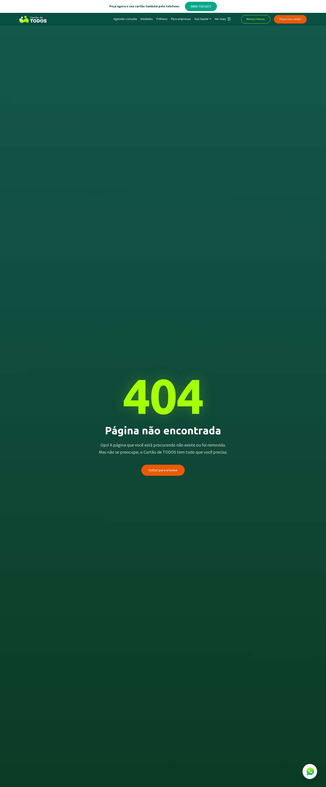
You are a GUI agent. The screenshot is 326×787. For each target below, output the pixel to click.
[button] (222, 19)
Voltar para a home (163, 470)
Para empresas (181, 19)
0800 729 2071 (200, 6)
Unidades (146, 19)
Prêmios (161, 19)
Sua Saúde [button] (201, 19)
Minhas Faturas (256, 19)
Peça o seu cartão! (290, 19)
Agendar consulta (125, 19)
